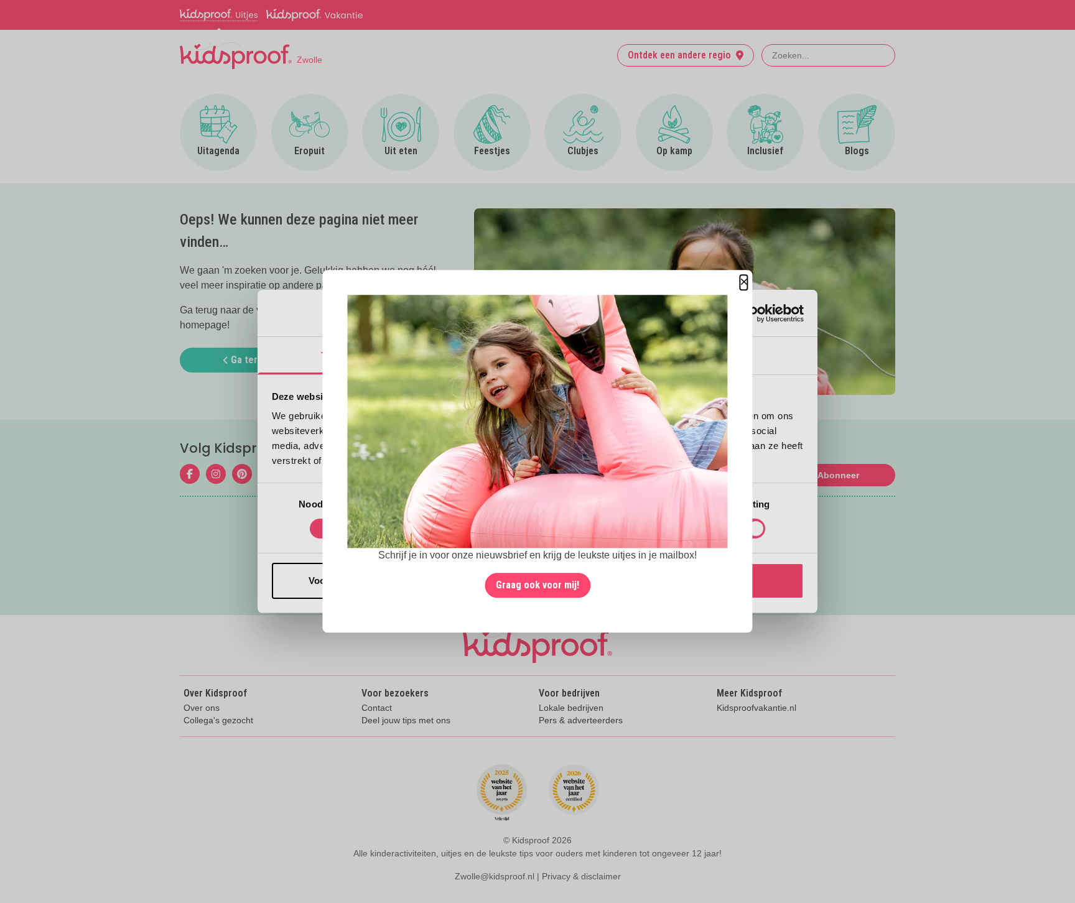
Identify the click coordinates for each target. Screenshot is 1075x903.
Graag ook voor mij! (537, 585)
